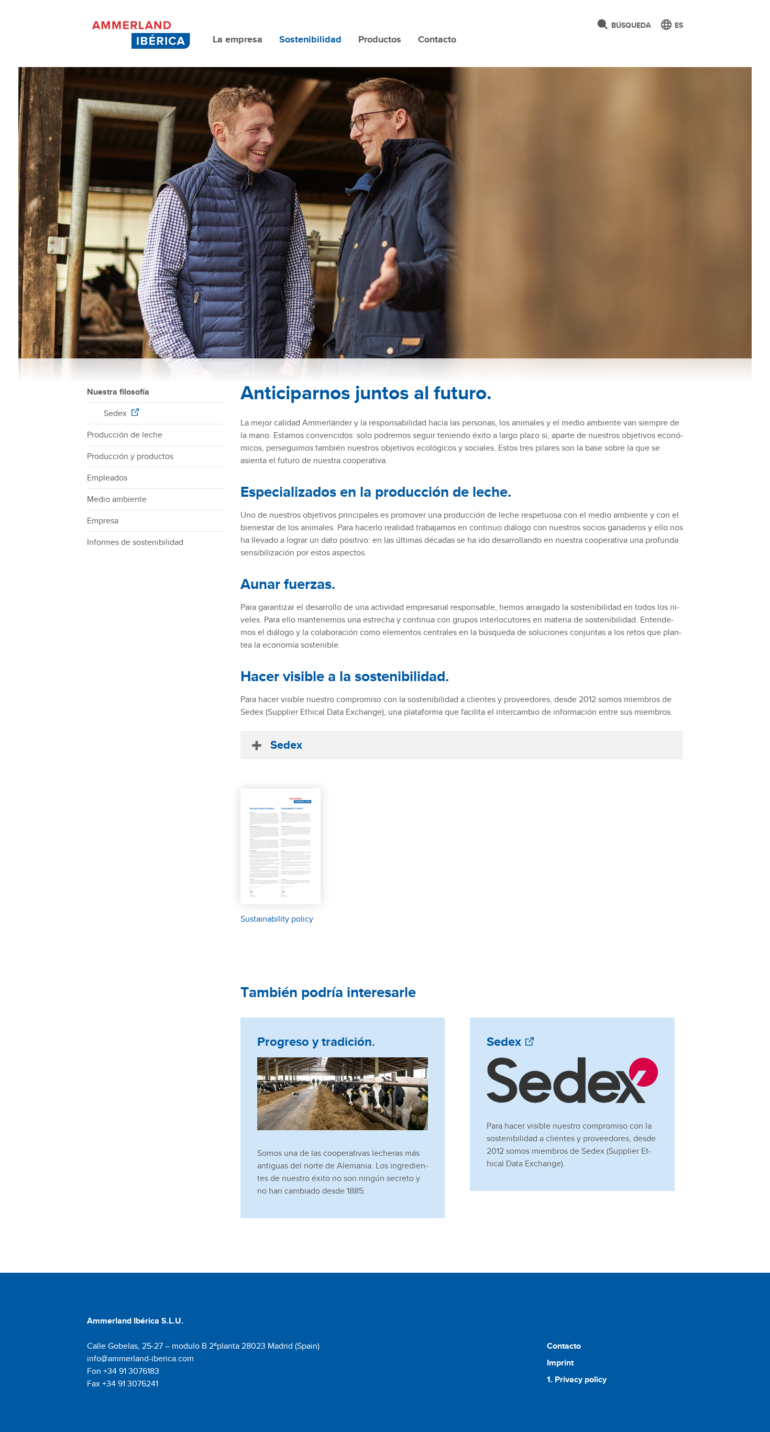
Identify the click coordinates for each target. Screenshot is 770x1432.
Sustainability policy (276, 919)
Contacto (437, 39)
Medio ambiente (117, 499)
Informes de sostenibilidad (135, 542)
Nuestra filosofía (118, 392)
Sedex (116, 413)
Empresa (102, 521)
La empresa (237, 39)
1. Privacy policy (577, 1379)
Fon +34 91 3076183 (123, 1371)
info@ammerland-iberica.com (140, 1358)
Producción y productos (130, 456)
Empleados (107, 478)
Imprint (560, 1363)
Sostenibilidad (310, 39)
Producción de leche (124, 435)
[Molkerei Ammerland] (139, 33)
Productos (379, 39)
